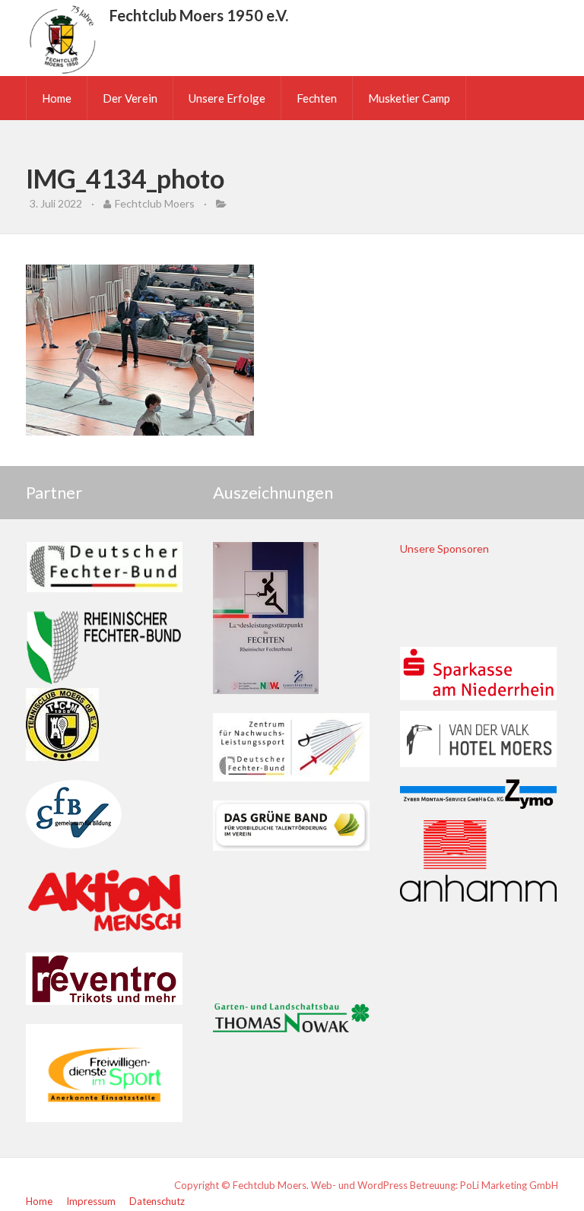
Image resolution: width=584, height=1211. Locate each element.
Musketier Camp (409, 98)
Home (56, 98)
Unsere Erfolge (227, 98)
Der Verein (130, 98)
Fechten (317, 98)
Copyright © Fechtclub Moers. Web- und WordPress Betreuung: (317, 1185)
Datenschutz (157, 1201)
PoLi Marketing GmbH (509, 1185)
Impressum (91, 1201)
